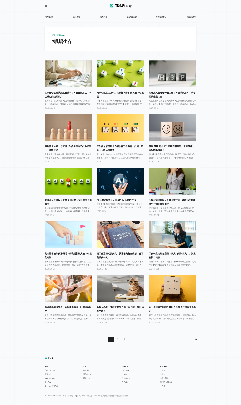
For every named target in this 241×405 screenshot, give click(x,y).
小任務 (162, 386)
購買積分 (48, 374)
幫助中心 (86, 378)
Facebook (126, 378)
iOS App (48, 382)
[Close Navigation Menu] (46, 5)
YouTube (125, 382)
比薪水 (162, 370)
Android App (50, 378)
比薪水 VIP (164, 374)
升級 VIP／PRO (50, 370)
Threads (125, 374)
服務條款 (86, 370)
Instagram (126, 370)
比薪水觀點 (164, 378)
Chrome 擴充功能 (51, 386)
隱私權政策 (87, 374)
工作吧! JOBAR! (166, 382)
